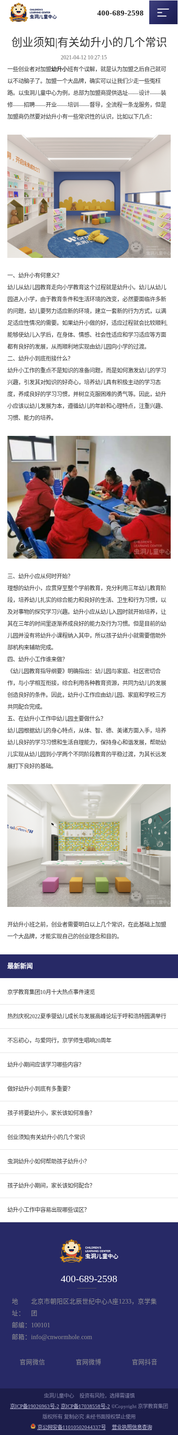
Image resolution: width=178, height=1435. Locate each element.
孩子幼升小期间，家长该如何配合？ (51, 1186)
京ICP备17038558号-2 (85, 1406)
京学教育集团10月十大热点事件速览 (51, 992)
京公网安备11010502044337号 (71, 1427)
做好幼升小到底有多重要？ (40, 1089)
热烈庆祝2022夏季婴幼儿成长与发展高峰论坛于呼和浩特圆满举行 (86, 1016)
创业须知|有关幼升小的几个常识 (46, 1137)
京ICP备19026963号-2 (34, 1406)
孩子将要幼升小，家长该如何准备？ (51, 1113)
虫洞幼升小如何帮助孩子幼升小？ (48, 1161)
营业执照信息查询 (132, 1427)
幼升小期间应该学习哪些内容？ (45, 1065)
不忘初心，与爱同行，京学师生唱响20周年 (59, 1040)
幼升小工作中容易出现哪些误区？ (48, 1210)
